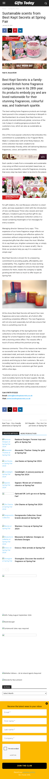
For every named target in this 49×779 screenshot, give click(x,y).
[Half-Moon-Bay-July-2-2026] (24, 66)
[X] (10, 30)
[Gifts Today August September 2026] (16, 615)
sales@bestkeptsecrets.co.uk (20, 396)
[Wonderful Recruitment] (12, 680)
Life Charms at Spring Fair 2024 (28, 504)
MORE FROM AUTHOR (28, 433)
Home (4, 9)
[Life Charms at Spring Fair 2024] (8, 507)
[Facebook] (4, 30)
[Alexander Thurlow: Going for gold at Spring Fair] (8, 453)
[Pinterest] (15, 30)
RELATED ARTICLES (11, 433)
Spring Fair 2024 (13, 9)
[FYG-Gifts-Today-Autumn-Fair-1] (24, 156)
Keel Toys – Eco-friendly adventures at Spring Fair (11, 424)
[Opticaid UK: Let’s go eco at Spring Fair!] (8, 496)
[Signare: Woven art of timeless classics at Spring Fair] (8, 485)
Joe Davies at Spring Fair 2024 (28, 461)
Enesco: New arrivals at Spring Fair (30, 548)
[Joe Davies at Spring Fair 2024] (8, 464)
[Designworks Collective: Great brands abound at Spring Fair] (8, 518)
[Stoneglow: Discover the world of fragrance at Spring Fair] (8, 561)
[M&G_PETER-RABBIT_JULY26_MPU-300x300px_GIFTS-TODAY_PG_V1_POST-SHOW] (19, 576)
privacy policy (29, 772)
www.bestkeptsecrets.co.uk (18, 398)
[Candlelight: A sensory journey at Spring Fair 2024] (8, 474)
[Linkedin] (20, 30)
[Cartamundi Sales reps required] (15, 628)
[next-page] (7, 569)
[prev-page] (3, 569)
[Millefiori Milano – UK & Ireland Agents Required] (21, 673)
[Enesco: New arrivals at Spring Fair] (8, 550)
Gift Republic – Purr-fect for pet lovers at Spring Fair (36, 424)
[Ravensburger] (8, 622)
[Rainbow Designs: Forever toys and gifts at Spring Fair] (8, 443)
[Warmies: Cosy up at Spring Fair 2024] (8, 529)
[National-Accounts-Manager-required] (19, 635)
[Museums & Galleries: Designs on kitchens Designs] (8, 540)
